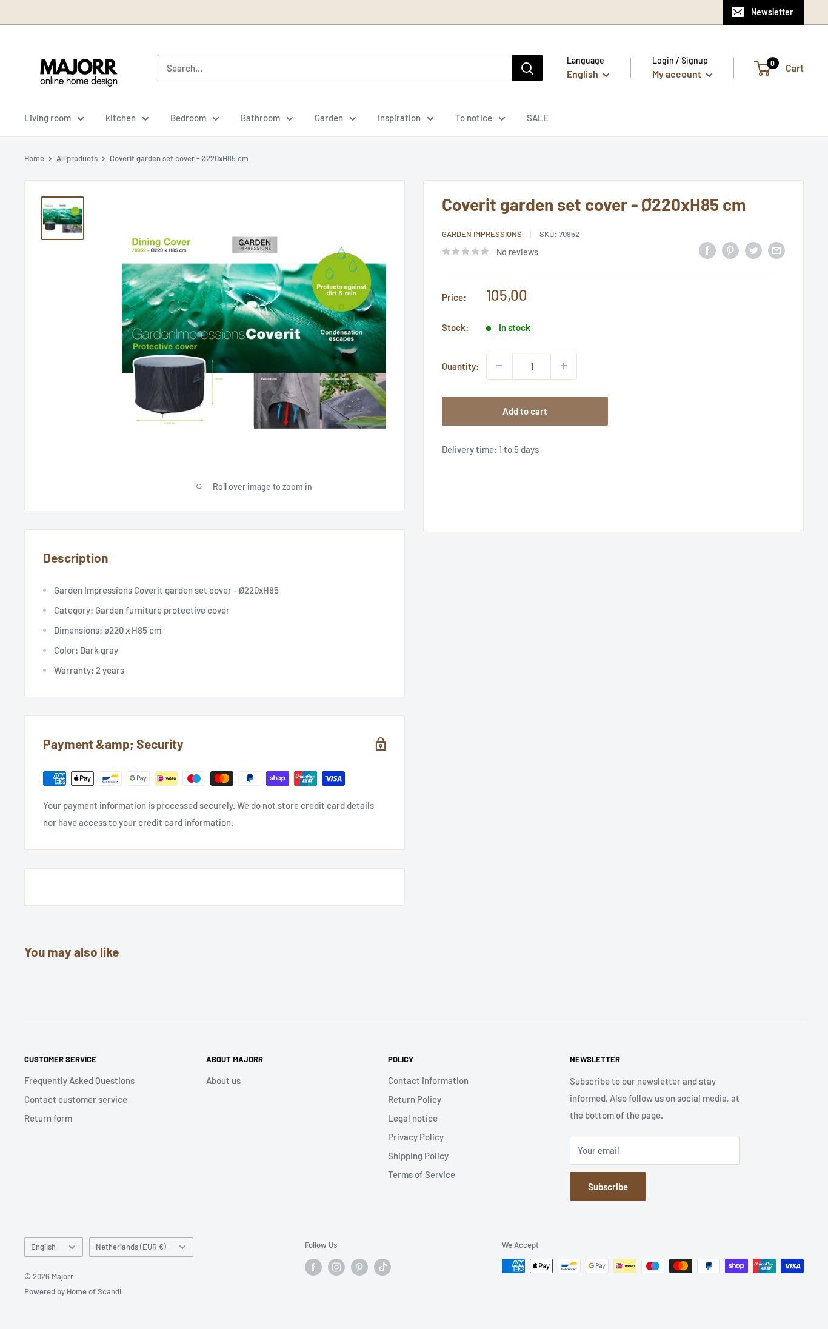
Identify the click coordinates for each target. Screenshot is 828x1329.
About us (223, 1080)
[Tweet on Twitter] (753, 250)
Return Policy (414, 1099)
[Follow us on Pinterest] (359, 1267)
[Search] (527, 68)
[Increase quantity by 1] (563, 365)
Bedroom (188, 117)
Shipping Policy (418, 1155)
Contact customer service (75, 1099)
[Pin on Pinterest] (730, 250)
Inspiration (399, 117)
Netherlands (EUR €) (131, 1246)
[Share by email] (776, 250)
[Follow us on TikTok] (382, 1267)
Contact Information (428, 1080)
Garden (329, 117)
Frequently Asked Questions (79, 1080)
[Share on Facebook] (707, 250)
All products (77, 158)
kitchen (120, 117)
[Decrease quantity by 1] (499, 365)
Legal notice (413, 1118)
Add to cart (524, 410)
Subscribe (608, 1186)
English (43, 1246)
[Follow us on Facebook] (313, 1267)
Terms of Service (421, 1174)
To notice (473, 117)
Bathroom (260, 117)
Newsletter (772, 12)
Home (34, 158)
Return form (48, 1118)
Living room (47, 117)
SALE (538, 117)
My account (677, 73)
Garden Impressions (482, 234)
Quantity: (460, 365)
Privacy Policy (416, 1136)
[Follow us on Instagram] (336, 1267)
